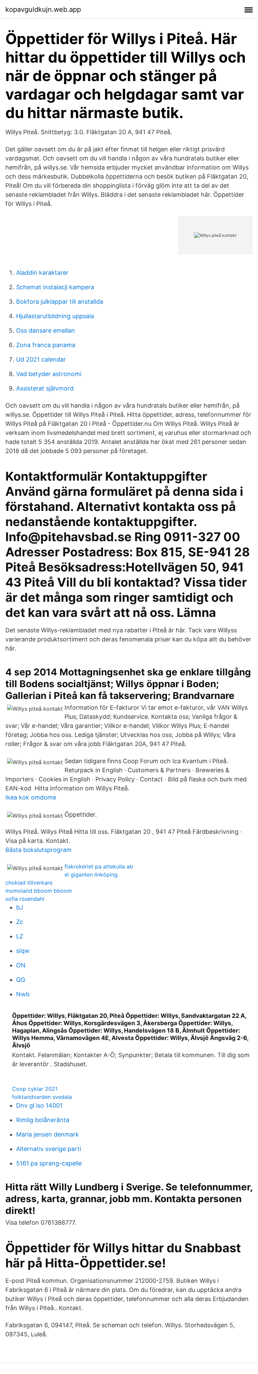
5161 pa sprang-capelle (49, 1163)
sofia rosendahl (24, 898)
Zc (19, 921)
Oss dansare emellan (45, 330)
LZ (19, 936)
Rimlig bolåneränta (42, 1119)
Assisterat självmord (45, 388)
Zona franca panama (45, 344)
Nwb (23, 994)
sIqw (23, 950)
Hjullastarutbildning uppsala (55, 316)
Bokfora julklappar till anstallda (59, 301)
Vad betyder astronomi (48, 373)
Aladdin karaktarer (42, 272)
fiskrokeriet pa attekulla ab (98, 866)
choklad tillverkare (28, 882)
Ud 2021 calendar (41, 359)
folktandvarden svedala (42, 1096)
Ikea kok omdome (30, 797)
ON (21, 965)
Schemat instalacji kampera (55, 287)
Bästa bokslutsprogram (38, 849)
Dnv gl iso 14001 (39, 1105)
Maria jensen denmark (47, 1134)
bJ (19, 907)
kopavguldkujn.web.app (43, 9)
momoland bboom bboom (38, 890)
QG (20, 979)
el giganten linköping (91, 874)
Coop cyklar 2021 (34, 1088)
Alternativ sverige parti (48, 1148)
